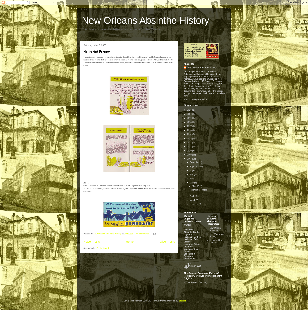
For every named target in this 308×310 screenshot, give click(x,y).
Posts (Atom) (102, 248)
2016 (189, 130)
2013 (189, 138)
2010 (189, 151)
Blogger (182, 301)
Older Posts (167, 241)
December (195, 162)
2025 (189, 110)
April (192, 196)
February (194, 204)
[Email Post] (154, 234)
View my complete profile (195, 99)
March (193, 200)
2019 (189, 118)
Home (130, 241)
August (193, 170)
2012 (189, 142)
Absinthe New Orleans (216, 241)
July (192, 174)
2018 (189, 122)
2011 (189, 146)
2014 (189, 134)
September (195, 166)
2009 (189, 155)
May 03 (196, 186)
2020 (189, 114)
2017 (189, 126)
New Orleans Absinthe (215, 229)
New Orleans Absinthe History (145, 20)
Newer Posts (91, 241)
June (192, 179)
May (192, 183)
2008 (189, 159)
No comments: (143, 234)
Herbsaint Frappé (96, 51)
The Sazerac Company (197, 282)
